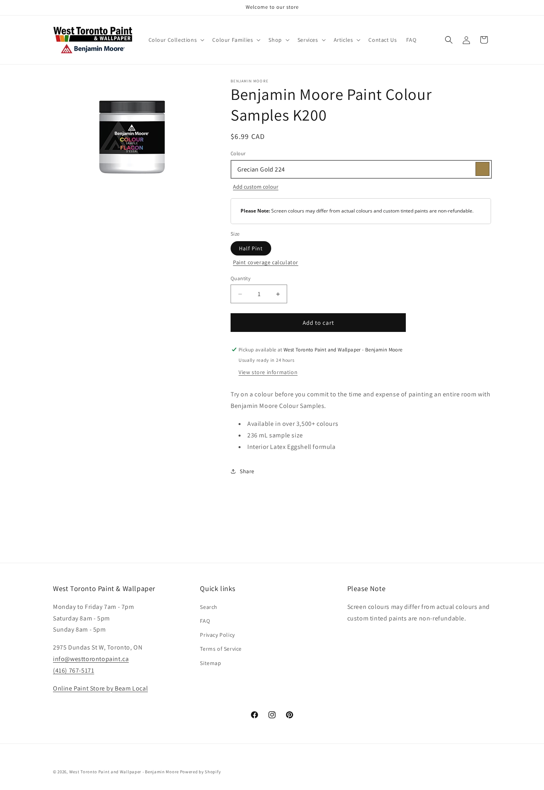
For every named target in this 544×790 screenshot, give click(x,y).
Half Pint (251, 248)
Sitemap (210, 662)
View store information (268, 372)
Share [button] (247, 471)
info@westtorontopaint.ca (91, 658)
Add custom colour (255, 186)
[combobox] (361, 169)
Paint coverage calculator (265, 262)
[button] (176, 39)
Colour (238, 153)
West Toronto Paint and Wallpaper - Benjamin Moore (124, 771)
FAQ (205, 620)
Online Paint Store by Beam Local (100, 688)
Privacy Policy (217, 634)
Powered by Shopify (200, 771)
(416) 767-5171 (73, 670)
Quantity (240, 278)
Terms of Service (221, 648)
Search (208, 606)
